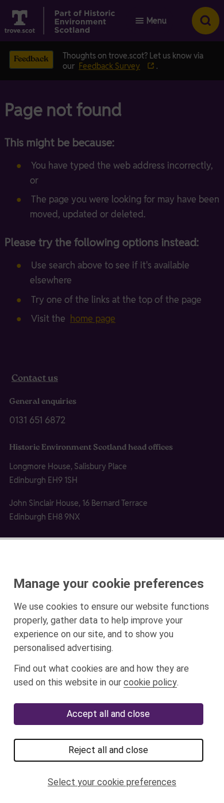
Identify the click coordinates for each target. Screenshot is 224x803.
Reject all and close (108, 749)
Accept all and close (108, 713)
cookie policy (150, 682)
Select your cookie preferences (112, 782)
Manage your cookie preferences (109, 583)
